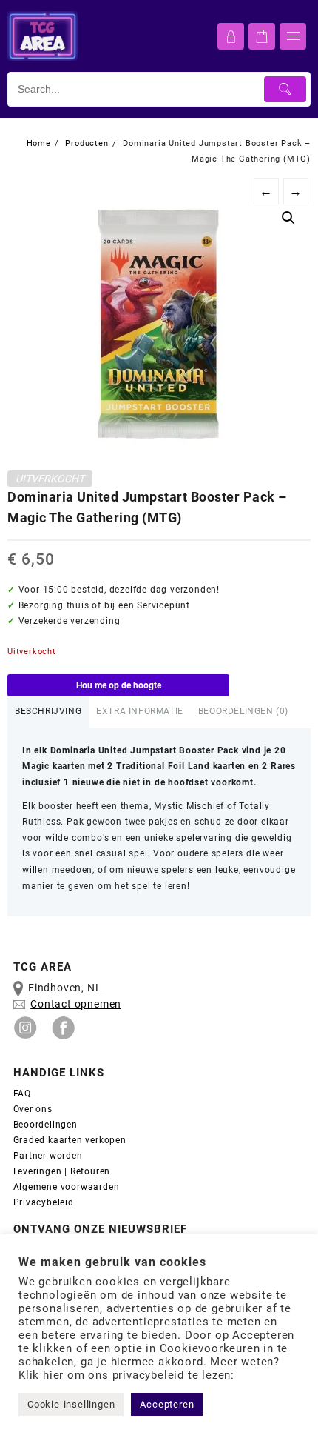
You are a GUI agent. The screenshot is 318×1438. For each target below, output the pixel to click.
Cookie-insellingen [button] (71, 1404)
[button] (288, 217)
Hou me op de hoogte (118, 685)
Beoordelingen (45, 1124)
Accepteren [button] (167, 1404)
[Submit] (285, 89)
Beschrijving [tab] (48, 711)
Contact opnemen (75, 1004)
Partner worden (48, 1156)
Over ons (33, 1109)
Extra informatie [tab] (139, 711)
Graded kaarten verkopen (69, 1140)
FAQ (22, 1093)
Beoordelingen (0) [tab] (243, 711)
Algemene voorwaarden (68, 1187)
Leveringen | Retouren (62, 1171)
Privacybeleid (43, 1202)
